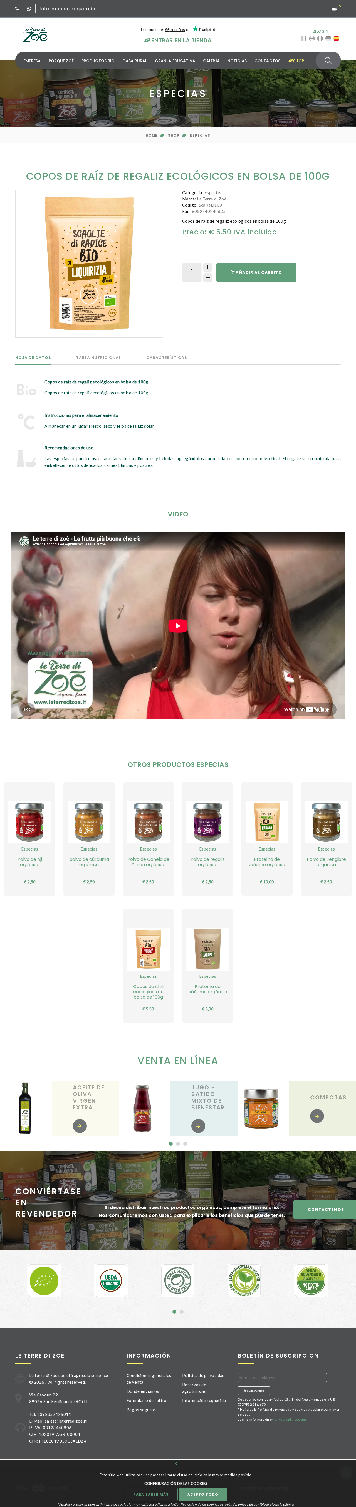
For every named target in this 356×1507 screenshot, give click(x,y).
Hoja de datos (33, 358)
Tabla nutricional (98, 358)
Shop (298, 61)
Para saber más (151, 1494)
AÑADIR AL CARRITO (259, 272)
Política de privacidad (203, 1375)
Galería (211, 61)
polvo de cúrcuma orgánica (89, 862)
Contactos (267, 61)
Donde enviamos (143, 1391)
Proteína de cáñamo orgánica (267, 862)
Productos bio (98, 61)
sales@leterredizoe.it (66, 1420)
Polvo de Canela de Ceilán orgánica (148, 862)
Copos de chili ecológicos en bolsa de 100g (148, 991)
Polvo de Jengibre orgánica (326, 862)
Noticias (237, 61)
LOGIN (322, 31)
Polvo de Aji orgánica (30, 862)
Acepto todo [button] (202, 1494)
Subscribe (255, 1390)
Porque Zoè (61, 61)
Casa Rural (134, 61)
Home (152, 135)
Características (166, 358)
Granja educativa (175, 61)
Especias (200, 135)
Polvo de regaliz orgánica (208, 862)
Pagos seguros (141, 1409)
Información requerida (67, 9)
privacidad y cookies (291, 1419)
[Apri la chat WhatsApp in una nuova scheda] (29, 9)
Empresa (32, 61)
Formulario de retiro (146, 1400)
